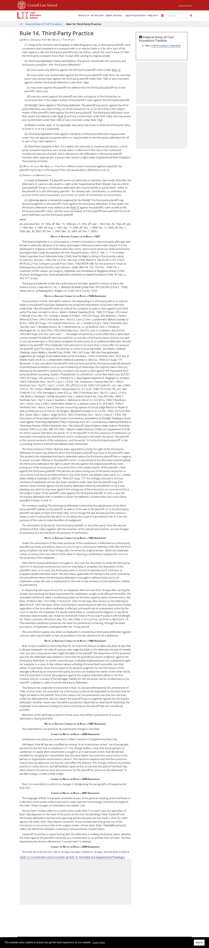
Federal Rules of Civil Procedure (44, 24)
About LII (82, 15)
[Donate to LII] (162, 15)
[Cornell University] (21, 4)
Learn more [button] (98, 942)
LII (21, 24)
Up (67, 857)
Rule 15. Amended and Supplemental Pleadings (97, 857)
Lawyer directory (113, 15)
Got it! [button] (199, 942)
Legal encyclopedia (135, 15)
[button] (191, 15)
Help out (152, 15)
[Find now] (191, 15)
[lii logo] (29, 15)
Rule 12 (116, 70)
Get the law (96, 15)
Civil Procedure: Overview (166, 45)
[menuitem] (83, 15)
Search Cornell (185, 5)
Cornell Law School (41, 4)
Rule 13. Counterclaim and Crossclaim (42, 857)
